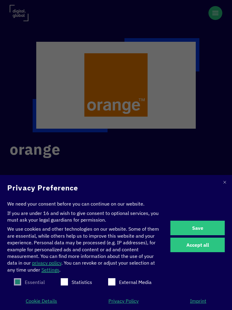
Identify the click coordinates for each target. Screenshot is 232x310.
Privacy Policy (123, 301)
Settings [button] (50, 270)
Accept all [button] (197, 245)
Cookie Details (41, 301)
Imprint (198, 301)
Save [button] (197, 228)
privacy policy (46, 263)
